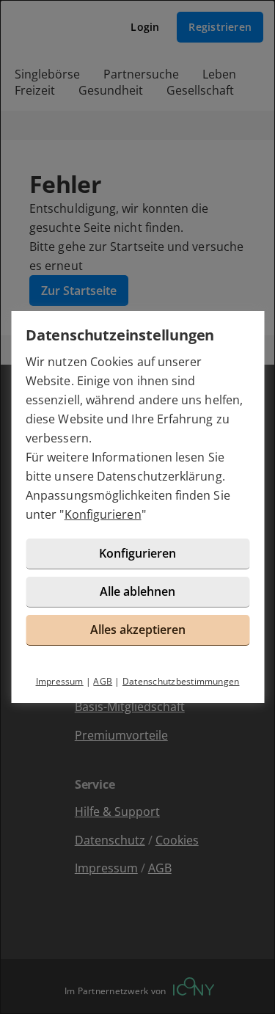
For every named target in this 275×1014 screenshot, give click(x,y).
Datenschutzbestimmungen (181, 681)
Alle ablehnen (137, 591)
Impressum (60, 681)
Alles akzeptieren (138, 629)
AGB (102, 681)
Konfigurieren (103, 514)
